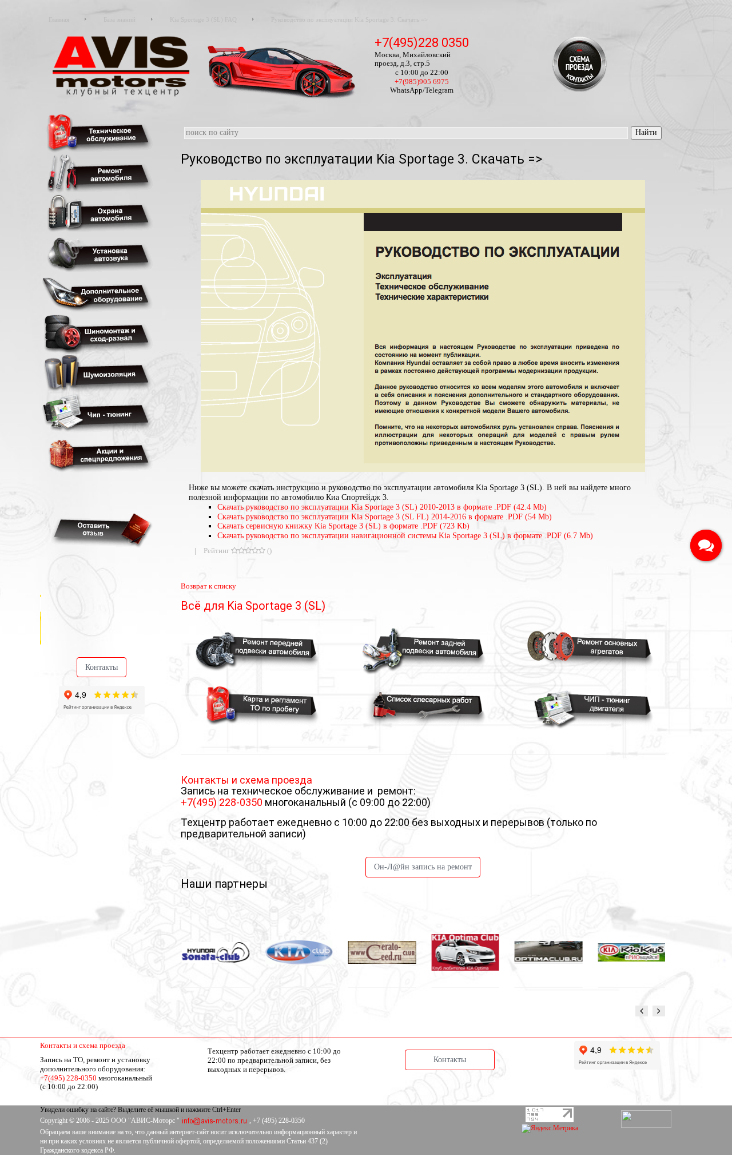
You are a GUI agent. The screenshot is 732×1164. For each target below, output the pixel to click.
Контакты (101, 667)
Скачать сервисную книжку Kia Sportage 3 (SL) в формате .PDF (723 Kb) (343, 526)
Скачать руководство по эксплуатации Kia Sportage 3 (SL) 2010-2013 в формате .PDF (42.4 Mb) (382, 507)
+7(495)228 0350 (422, 42)
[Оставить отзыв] (100, 529)
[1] (234, 550)
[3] (248, 550)
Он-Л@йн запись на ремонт (423, 867)
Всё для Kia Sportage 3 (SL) (253, 606)
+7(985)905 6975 (422, 81)
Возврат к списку (208, 586)
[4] (255, 550)
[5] (261, 550)
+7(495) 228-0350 (223, 802)
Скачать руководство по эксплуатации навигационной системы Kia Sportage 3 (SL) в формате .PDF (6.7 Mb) (405, 535)
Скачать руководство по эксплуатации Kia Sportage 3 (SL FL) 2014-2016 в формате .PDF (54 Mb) (384, 517)
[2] (241, 550)
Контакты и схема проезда (82, 1045)
